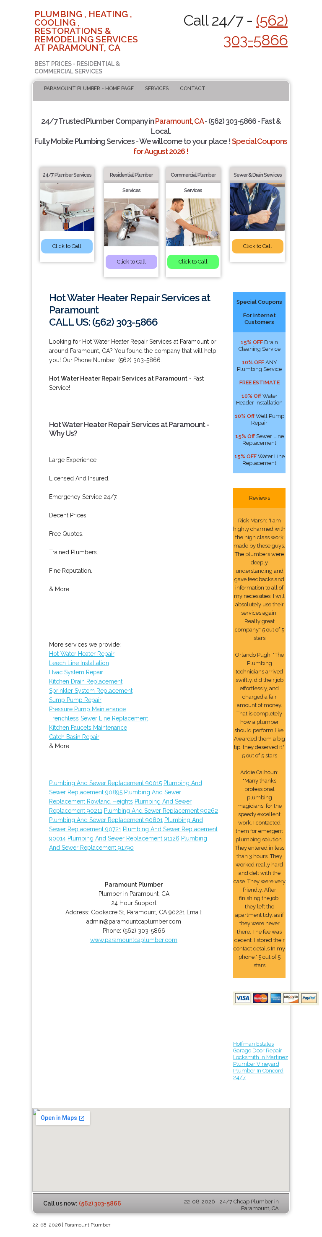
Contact (192, 88)
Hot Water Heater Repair (81, 653)
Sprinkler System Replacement (90, 690)
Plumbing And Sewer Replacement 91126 (123, 838)
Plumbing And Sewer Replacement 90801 (106, 820)
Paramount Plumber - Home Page (89, 88)
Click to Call (66, 246)
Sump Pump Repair (75, 700)
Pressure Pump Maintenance (87, 709)
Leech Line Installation (79, 663)
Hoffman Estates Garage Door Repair (257, 1047)
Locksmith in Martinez (260, 1057)
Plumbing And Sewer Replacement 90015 (105, 783)
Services (157, 88)
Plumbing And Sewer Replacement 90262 (161, 810)
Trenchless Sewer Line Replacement (98, 718)
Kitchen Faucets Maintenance (88, 727)
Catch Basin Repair (74, 736)
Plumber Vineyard (256, 1064)
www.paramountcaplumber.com (133, 940)
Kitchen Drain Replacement (85, 681)
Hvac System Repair (76, 672)
